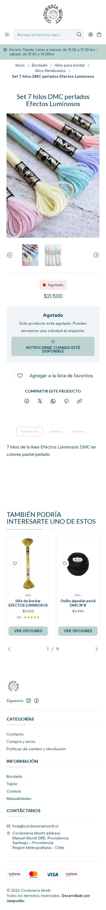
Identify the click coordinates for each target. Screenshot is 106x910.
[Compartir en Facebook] (26, 401)
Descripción (29, 431)
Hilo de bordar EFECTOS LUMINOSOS (28, 603)
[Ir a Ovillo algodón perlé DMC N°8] (78, 564)
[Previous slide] (11, 255)
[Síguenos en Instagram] (28, 700)
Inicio (20, 65)
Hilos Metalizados (50, 71)
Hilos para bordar (70, 65)
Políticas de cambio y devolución (36, 749)
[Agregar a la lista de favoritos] (15, 563)
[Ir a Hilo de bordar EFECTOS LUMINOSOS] (28, 564)
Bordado (40, 65)
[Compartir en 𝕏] (40, 401)
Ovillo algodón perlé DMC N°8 (78, 603)
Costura (14, 791)
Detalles (55, 431)
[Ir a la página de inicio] (53, 14)
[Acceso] (90, 34)
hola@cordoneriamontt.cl (35, 826)
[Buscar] (79, 34)
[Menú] (7, 34)
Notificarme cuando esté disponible (53, 349)
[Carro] (99, 34)
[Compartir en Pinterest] (66, 401)
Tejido (12, 784)
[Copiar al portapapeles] (79, 401)
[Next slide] (95, 255)
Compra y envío (21, 741)
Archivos (79, 431)
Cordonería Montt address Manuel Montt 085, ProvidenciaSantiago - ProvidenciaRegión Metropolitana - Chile (40, 840)
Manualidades (19, 798)
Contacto (15, 734)
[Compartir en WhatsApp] (53, 401)
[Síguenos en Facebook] (36, 700)
